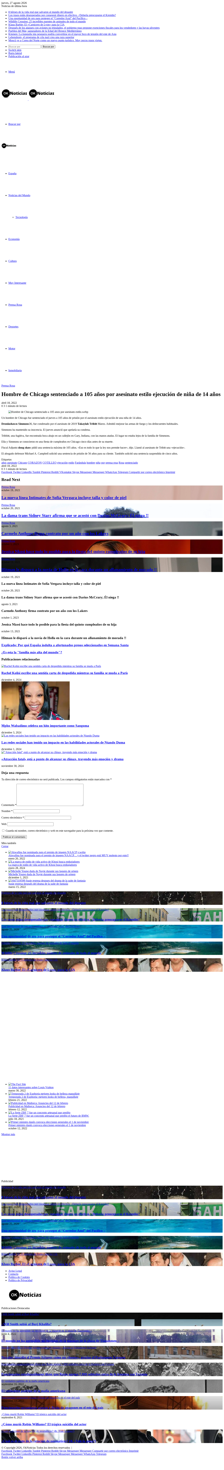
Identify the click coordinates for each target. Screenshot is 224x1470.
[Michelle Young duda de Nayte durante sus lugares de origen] (43, 871)
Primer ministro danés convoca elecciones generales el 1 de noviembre (47, 1125)
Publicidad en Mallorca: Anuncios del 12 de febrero (36, 1106)
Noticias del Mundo (19, 195)
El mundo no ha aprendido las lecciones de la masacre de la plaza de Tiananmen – (60, 1341)
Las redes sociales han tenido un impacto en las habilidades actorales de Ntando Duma (63, 742)
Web (3, 824)
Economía (14, 239)
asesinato (12, 462)
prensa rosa (112, 462)
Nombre (7, 811)
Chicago (22, 462)
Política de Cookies (19, 1277)
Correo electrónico (12, 817)
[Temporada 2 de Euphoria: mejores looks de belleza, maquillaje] (44, 1093)
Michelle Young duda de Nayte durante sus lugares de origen (41, 874)
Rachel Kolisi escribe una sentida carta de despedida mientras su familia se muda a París (64, 673)
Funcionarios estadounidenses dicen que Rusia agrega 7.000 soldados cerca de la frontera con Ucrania (74, 1374)
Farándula (80, 462)
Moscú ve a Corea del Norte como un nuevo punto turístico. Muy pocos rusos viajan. (55, 40)
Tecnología (21, 217)
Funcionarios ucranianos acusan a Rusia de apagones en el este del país (52, 1407)
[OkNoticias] (28, 99)
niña (98, 462)
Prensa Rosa (15, 304)
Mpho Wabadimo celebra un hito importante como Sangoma (45, 725)
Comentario (8, 804)
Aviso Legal (15, 1270)
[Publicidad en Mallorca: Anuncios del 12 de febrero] (38, 1103)
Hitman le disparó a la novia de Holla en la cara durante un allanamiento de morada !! (79, 569)
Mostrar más (8, 1134)
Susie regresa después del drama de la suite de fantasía (38, 883)
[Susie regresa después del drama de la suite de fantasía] (47, 880)
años (3, 462)
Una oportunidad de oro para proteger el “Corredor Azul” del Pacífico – (48, 18)
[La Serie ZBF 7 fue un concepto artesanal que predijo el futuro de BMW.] (39, 1112)
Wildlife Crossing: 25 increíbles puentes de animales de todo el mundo (47, 21)
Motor (11, 348)
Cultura (12, 260)
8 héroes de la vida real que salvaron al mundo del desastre (40, 12)
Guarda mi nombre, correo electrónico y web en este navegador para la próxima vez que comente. (59, 830)
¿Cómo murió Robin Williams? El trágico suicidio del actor (43, 1424)
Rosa (121, 462)
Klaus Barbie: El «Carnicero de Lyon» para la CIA (36, 24)
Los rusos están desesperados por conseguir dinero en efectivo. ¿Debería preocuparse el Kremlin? (62, 15)
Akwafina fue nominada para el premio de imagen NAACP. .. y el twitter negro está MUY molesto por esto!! (68, 855)
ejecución (62, 462)
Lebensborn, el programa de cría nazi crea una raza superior (41, 37)
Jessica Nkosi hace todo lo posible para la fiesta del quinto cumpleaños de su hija (73, 551)
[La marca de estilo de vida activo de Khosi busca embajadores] (44, 861)
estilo (71, 462)
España (12, 173)
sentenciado (131, 462)
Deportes (13, 326)
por (103, 462)
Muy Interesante (17, 282)
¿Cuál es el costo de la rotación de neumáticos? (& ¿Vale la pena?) (48, 1441)
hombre (91, 462)
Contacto (13, 1274)
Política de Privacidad (20, 1280)
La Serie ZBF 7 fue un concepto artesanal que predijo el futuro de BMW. (48, 1115)
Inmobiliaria (15, 370)
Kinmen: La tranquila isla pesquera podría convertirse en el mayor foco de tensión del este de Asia (62, 34)
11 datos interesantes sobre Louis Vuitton (31, 1087)
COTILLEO (50, 462)
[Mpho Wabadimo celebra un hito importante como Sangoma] (35, 718)
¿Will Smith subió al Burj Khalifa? (26, 1324)
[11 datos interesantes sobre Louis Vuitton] (17, 1084)
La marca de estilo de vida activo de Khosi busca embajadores (42, 864)
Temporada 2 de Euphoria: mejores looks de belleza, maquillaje (43, 1096)
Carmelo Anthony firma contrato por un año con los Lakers (54, 533)
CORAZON (35, 462)
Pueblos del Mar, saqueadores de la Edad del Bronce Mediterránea (45, 30)
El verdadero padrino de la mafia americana (33, 1391)
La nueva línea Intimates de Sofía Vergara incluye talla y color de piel (64, 497)
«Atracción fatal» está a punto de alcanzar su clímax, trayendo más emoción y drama (62, 759)
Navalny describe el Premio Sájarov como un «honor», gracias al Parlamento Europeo (63, 1357)
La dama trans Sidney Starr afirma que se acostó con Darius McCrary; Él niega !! (75, 515)
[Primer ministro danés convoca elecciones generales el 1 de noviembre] (48, 1122)
